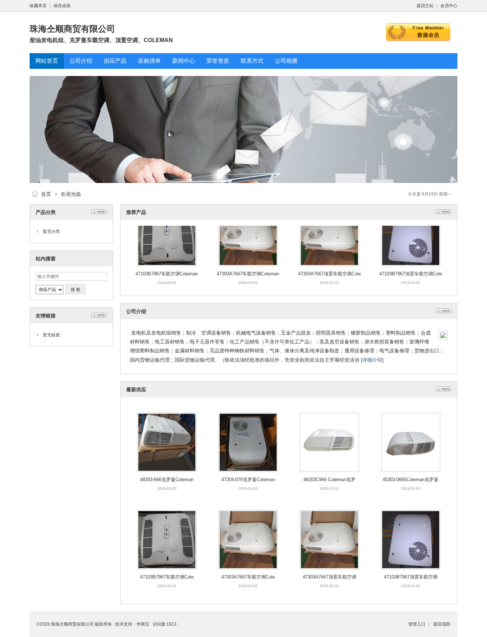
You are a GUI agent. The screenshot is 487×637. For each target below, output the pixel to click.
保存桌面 (62, 5)
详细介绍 (372, 360)
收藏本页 (38, 5)
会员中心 (448, 5)
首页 (46, 194)
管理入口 (416, 624)
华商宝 (143, 624)
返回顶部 (441, 624)
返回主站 (425, 5)
